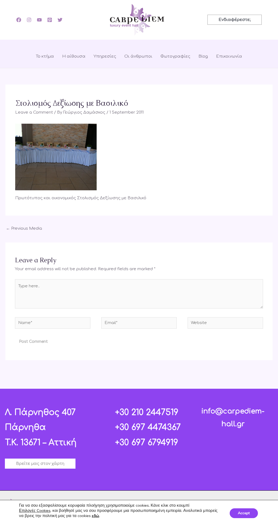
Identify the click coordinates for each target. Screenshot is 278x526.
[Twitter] (60, 19)
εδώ (95, 515)
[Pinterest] (49, 19)
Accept (244, 513)
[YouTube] (39, 19)
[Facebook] (18, 19)
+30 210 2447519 (146, 412)
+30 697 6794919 (146, 442)
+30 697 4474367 (148, 427)
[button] (234, 20)
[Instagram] (29, 19)
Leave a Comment (34, 112)
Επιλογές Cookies (34, 510)
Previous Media (24, 228)
